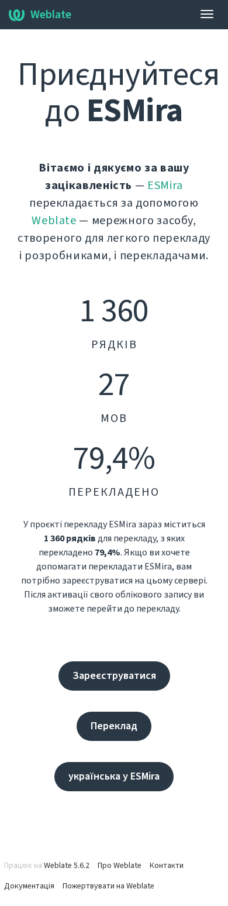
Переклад (114, 726)
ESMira (165, 185)
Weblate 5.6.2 (66, 865)
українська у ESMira (114, 776)
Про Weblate (119, 865)
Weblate (50, 14)
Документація (29, 886)
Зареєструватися (114, 675)
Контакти (167, 865)
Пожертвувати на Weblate (108, 886)
